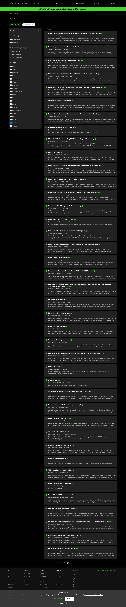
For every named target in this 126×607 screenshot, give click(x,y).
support (14, 113)
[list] (59, 36)
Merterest (50, 246)
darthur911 (51, 551)
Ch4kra (50, 369)
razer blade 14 (16, 110)
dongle (14, 95)
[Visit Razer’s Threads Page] (74, 579)
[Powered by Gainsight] (63, 563)
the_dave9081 (51, 486)
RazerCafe (10, 576)
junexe (50, 130)
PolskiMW (50, 472)
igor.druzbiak (51, 315)
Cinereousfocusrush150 (54, 434)
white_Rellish (51, 382)
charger (14, 82)
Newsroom (59, 579)
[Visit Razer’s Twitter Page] (74, 582)
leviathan (15, 107)
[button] (113, 3)
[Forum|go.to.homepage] (18, 3)
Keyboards (59, 49)
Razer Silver (95, 3)
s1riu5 (49, 89)
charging (15, 85)
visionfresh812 (52, 76)
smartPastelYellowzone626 (55, 537)
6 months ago (64, 103)
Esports (26, 581)
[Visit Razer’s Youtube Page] (74, 585)
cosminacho (51, 421)
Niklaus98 (50, 154)
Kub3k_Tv (50, 103)
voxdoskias (51, 233)
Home (10, 14)
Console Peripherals (58, 168)
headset (14, 98)
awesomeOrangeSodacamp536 (56, 260)
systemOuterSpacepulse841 (55, 510)
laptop (14, 104)
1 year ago (65, 49)
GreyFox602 (51, 407)
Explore (26, 570)
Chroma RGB (27, 576)
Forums (36, 3)
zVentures (58, 581)
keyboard (15, 101)
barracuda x (16, 73)
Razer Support (58, 36)
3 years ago (65, 181)
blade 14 (14, 76)
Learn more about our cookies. (94, 595)
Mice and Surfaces (60, 382)
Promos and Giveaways (78, 3)
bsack (49, 461)
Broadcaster (68, 260)
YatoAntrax (51, 36)
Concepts (26, 579)
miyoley (50, 208)
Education (10, 587)
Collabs (26, 584)
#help (14, 66)
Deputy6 (50, 181)
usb (13, 117)
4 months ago (68, 76)
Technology (27, 573)
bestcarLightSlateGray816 (54, 221)
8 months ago (64, 141)
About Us (58, 573)
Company (58, 570)
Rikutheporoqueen (52, 447)
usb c (14, 120)
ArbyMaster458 (52, 524)
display (14, 88)
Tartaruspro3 (51, 49)
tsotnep (50, 195)
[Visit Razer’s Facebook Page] (74, 574)
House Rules (60, 3)
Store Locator (11, 579)
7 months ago (64, 130)
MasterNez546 (52, 63)
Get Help (42, 573)
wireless (14, 126)
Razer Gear (57, 103)
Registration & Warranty (46, 576)
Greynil (50, 342)
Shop (9, 570)
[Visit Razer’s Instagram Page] (74, 576)
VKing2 (50, 355)
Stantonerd (51, 116)
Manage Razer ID (44, 584)
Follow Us (75, 570)
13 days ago (67, 36)
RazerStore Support (45, 579)
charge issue (16, 79)
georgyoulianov (52, 273)
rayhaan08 (51, 394)
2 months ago (68, 63)
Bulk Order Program (12, 584)
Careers (58, 576)
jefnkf (49, 141)
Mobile (60, 447)
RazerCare (42, 581)
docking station (17, 91)
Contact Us (59, 584)
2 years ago (66, 233)
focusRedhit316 (52, 302)
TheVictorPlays (52, 329)
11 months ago (65, 195)
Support (47, 3)
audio (14, 69)
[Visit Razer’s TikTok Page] (74, 587)
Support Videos (44, 587)
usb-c (14, 123)
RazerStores (11, 573)
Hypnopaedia (51, 288)
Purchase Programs (13, 581)
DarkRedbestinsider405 (54, 497)
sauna (49, 168)
